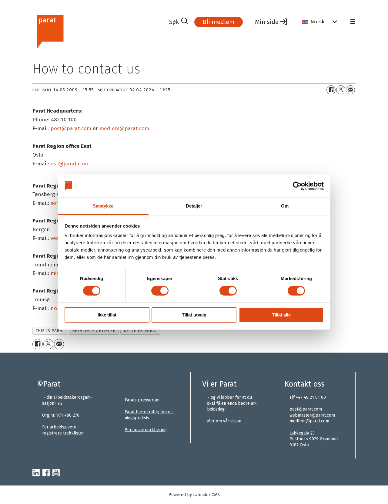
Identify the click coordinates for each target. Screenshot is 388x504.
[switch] (160, 291)
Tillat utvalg (194, 314)
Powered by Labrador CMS (194, 494)
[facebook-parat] (46, 473)
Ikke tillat (107, 314)
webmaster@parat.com (312, 415)
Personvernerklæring (146, 429)
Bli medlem (219, 21)
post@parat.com (305, 409)
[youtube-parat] (56, 473)
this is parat (50, 330)
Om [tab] (285, 205)
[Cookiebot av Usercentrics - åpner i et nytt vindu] (297, 186)
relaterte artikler (94, 330)
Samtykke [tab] (103, 205)
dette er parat (140, 330)
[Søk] (178, 22)
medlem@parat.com (309, 421)
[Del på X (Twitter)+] (340, 89)
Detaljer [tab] (194, 205)
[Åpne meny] (353, 21)
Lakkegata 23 (302, 433)
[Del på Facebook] (331, 89)
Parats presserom (142, 400)
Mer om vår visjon (224, 421)
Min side (267, 21)
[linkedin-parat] (36, 473)
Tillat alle (281, 314)
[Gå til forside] (98, 31)
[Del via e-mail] (350, 89)
